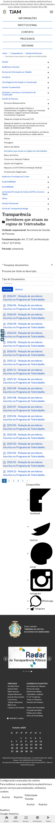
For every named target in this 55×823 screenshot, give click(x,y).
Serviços (26, 821)
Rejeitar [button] (18, 797)
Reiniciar (19, 289)
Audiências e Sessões (11, 67)
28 (17, 751)
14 (17, 744)
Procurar (7, 289)
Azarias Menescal (14, 694)
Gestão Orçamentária (11, 87)
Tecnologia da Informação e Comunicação (19, 82)
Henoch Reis (13, 689)
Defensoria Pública (34, 691)
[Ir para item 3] (29, 671)
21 (17, 748)
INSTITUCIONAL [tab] (27, 25)
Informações (37, 821)
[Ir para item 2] (26, 671)
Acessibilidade (8, 187)
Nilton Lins (12, 705)
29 (21, 751)
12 (41, 741)
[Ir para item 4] (31, 671)
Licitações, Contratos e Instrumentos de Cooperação (19, 93)
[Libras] (2, 331)
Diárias (7, 138)
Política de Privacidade (36, 707)
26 (41, 748)
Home (6, 821)
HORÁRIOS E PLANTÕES (37, 683)
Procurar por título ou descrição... (20, 271)
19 (41, 744)
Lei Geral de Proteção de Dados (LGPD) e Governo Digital (23, 193)
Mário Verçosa (13, 691)
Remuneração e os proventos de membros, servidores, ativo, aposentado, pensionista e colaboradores (26, 133)
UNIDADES (12, 683)
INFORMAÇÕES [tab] (27, 18)
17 (31, 744)
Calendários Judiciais (35, 694)
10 (31, 741)
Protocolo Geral (33, 689)
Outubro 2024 (19, 727)
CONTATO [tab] (27, 31)
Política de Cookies (34, 713)
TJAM (15, 12)
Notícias (15, 821)
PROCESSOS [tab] (27, 38)
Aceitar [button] (6, 797)
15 (21, 744)
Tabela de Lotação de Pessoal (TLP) (19, 119)
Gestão (5, 62)
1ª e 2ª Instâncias (33, 697)
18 (36, 744)
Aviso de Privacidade (35, 715)
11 (36, 741)
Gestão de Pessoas (10, 99)
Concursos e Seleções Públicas (17, 159)
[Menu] (51, 12)
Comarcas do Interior (16, 707)
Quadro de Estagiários (13, 163)
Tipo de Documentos (13, 279)
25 (36, 748)
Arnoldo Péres (13, 686)
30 (26, 751)
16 (26, 744)
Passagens (8, 142)
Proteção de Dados (34, 710)
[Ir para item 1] (23, 671)
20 (12, 748)
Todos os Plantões (34, 699)
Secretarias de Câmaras (36, 686)
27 (12, 751)
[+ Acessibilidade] (2, 339)
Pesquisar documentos (16, 265)
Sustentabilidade (9, 182)
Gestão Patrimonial (10, 203)
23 (26, 748)
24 (31, 748)
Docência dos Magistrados (15, 172)
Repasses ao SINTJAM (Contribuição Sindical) (23, 167)
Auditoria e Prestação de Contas (15, 177)
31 (31, 751)
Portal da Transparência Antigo (15, 208)
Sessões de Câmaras (35, 702)
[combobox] (27, 283)
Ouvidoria (6, 77)
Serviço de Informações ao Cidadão (17, 72)
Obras (4, 198)
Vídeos (48, 821)
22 (21, 748)
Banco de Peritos (11, 155)
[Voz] (2, 335)
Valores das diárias (12, 147)
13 (12, 744)
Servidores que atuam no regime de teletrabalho (25, 151)
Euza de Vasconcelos (16, 697)
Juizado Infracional (15, 702)
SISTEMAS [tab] (27, 45)
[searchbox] (27, 283)
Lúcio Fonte (12, 699)
